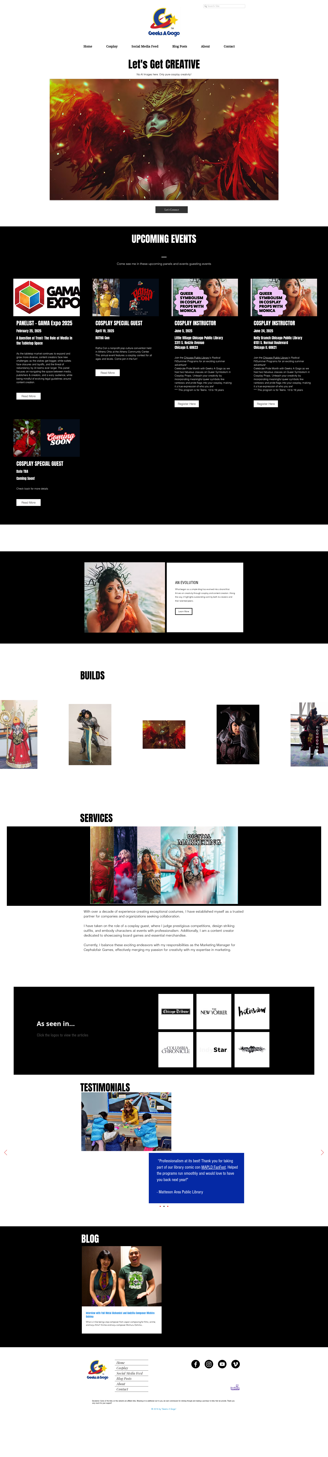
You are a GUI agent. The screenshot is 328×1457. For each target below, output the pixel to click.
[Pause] (85, 899)
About (121, 1383)
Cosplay (122, 1367)
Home (121, 1362)
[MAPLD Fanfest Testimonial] (164, 1206)
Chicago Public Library (196, 357)
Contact (122, 1389)
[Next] (322, 1153)
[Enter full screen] (243, 899)
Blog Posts (124, 1378)
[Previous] (5, 1153)
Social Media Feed (130, 1373)
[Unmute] (90, 899)
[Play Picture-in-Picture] (237, 899)
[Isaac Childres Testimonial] (160, 1206)
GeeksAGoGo (184, 1101)
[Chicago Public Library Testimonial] (167, 1206)
